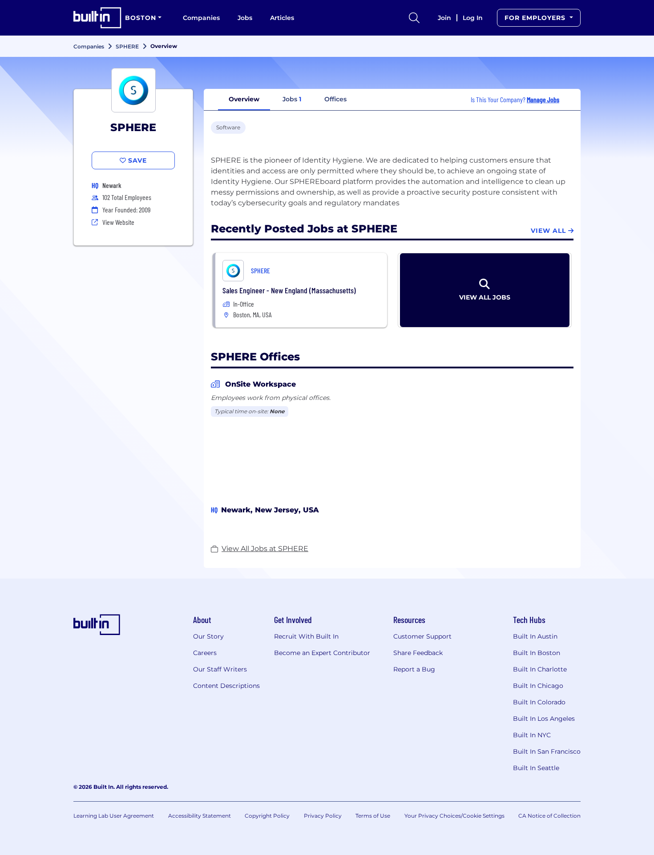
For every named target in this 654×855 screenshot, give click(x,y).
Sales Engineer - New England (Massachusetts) (289, 290)
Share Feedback (418, 653)
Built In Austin (535, 636)
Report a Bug (414, 669)
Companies (201, 18)
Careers (205, 653)
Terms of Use (372, 815)
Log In (473, 18)
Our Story (208, 636)
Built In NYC (532, 735)
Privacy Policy (323, 815)
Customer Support (422, 636)
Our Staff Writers (220, 669)
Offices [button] (335, 99)
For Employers (536, 18)
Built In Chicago (538, 686)
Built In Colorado (539, 702)
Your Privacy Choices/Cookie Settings (454, 815)
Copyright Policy (267, 815)
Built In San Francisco (547, 751)
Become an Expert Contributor (322, 653)
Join (444, 18)
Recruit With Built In (306, 636)
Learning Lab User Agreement (113, 815)
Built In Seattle (536, 768)
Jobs (245, 18)
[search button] (414, 17)
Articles (282, 18)
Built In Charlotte (540, 669)
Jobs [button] (292, 99)
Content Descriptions (226, 686)
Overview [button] (244, 99)
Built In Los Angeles (544, 719)
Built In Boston (536, 653)
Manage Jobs (543, 99)
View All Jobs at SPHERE (265, 548)
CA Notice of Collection (549, 815)
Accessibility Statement (199, 815)
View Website (118, 222)
